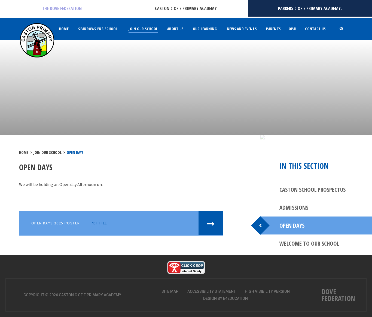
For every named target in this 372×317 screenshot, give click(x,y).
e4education (235, 298)
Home (23, 152)
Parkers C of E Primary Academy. (310, 8)
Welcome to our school (309, 243)
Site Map (169, 291)
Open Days (75, 152)
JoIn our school (47, 152)
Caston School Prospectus (312, 189)
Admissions (293, 207)
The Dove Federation (62, 8)
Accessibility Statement (211, 291)
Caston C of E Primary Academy (186, 8)
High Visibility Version (267, 291)
